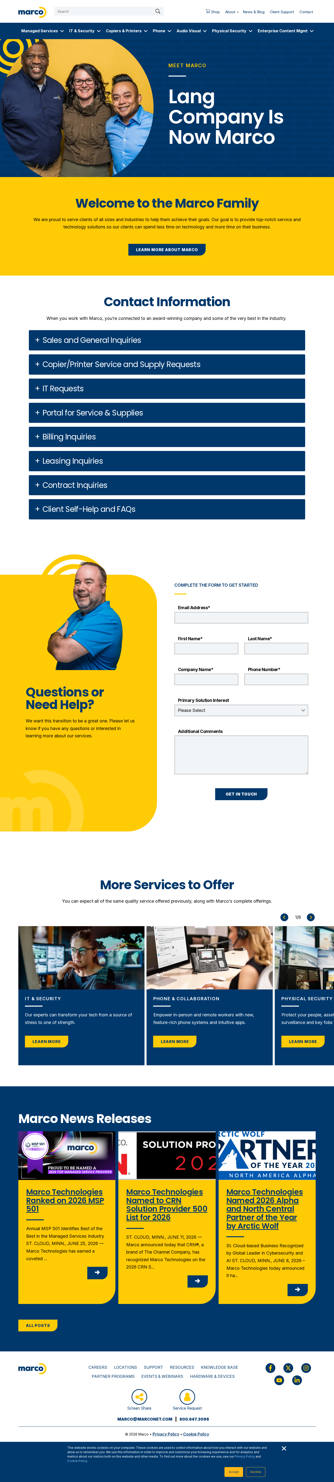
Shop (211, 13)
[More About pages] (238, 11)
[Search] (158, 11)
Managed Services (39, 30)
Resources (182, 1367)
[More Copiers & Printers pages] (146, 31)
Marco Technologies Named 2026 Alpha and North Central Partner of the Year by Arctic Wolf (264, 1209)
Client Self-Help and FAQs (89, 509)
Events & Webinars (162, 1376)
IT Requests (63, 388)
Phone (159, 30)
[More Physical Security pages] (250, 31)
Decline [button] (255, 1472)
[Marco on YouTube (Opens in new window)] (279, 1380)
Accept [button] (234, 1472)
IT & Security (82, 30)
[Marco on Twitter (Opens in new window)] (288, 1368)
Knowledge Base (219, 1367)
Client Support (282, 12)
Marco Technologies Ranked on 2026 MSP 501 (65, 1200)
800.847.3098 (194, 1419)
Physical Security (229, 30)
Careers (98, 1367)
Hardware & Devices (212, 1376)
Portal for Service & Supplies (93, 412)
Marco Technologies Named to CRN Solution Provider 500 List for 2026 (166, 1205)
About (230, 12)
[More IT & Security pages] (99, 31)
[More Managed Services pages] (62, 31)
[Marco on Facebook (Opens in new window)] (270, 1368)
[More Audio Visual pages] (205, 31)
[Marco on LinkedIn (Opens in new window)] (297, 1380)
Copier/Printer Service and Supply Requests (122, 364)
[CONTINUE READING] (97, 1273)
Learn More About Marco (167, 249)
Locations (125, 1367)
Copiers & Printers (124, 30)
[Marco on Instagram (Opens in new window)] (306, 1368)
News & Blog (254, 12)
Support (153, 1367)
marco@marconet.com (144, 1419)
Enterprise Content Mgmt (283, 30)
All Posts (38, 1325)
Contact (306, 12)
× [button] (284, 1448)
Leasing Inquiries (73, 461)
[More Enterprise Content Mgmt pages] (312, 31)
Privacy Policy (245, 1456)
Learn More (47, 1041)
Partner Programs (113, 1376)
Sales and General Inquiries (92, 340)
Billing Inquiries (69, 436)
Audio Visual (189, 30)
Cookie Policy (77, 1461)
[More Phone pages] (169, 31)
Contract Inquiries (75, 485)
